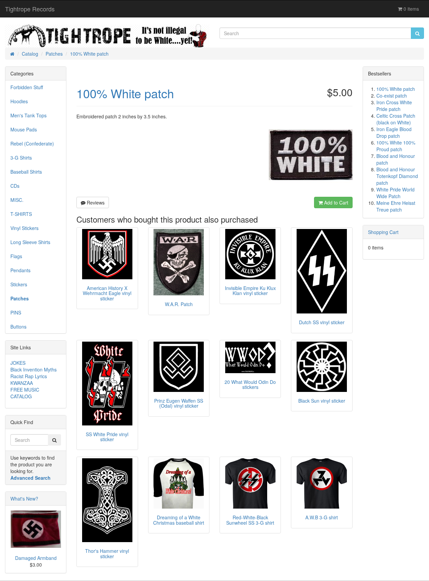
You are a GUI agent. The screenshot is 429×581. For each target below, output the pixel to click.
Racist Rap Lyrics (28, 376)
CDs (14, 185)
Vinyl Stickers (24, 228)
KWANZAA (21, 383)
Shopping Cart (383, 232)
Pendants (20, 270)
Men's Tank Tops (28, 115)
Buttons (18, 326)
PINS (15, 312)
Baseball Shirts (26, 171)
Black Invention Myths (33, 369)
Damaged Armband (36, 558)
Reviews (95, 202)
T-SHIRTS (21, 214)
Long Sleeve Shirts (30, 242)
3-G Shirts (21, 157)
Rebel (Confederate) (32, 143)
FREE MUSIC (24, 389)
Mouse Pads (23, 129)
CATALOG (21, 396)
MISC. (16, 199)
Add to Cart (335, 202)
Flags (16, 256)
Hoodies (19, 101)
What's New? (24, 498)
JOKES (17, 362)
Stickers (18, 284)
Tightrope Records (30, 8)
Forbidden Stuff (26, 87)
